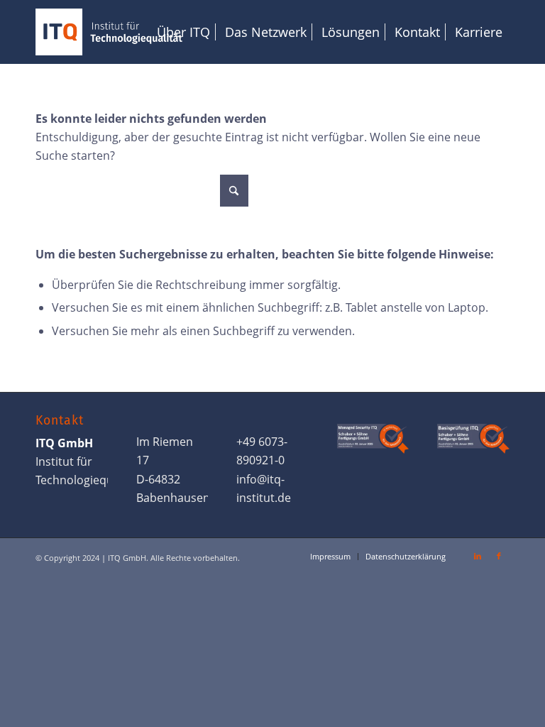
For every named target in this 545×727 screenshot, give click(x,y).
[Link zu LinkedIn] (477, 556)
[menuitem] (183, 32)
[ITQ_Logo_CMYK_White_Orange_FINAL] (108, 32)
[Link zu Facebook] (499, 556)
